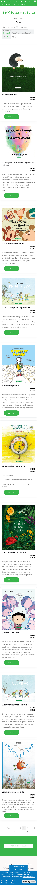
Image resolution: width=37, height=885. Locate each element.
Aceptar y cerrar (29, 882)
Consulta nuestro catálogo (18, 846)
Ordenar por (7, 31)
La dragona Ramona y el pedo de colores (18, 164)
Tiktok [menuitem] (16, 1)
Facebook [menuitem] (1, 1)
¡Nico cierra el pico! (11, 632)
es (26, 1)
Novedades (7, 33)
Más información (29, 877)
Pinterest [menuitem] (13, 1)
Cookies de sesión (9, 881)
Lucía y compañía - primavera (16, 307)
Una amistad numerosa (13, 466)
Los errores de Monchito (13, 243)
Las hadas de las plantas (14, 552)
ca (29, 1)
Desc (7, 37)
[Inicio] (18, 10)
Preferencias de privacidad (18, 868)
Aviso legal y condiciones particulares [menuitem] (18, 864)
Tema (18, 33)
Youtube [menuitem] (10, 1)
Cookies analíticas (9, 883)
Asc (5, 37)
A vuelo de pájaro (10, 385)
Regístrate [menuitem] (6, 5)
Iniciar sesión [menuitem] (19, 5)
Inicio (15, 19)
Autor (23, 33)
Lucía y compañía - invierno (15, 704)
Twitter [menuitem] (4, 1)
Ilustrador (28, 33)
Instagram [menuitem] (7, 1)
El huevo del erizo (10, 94)
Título (14, 33)
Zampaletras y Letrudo (13, 792)
